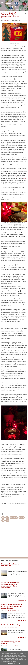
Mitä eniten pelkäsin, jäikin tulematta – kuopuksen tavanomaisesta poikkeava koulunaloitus (10, 585)
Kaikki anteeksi (14, 177)
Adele (24, 178)
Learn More (11, 663)
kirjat (3, 520)
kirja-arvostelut (13, 517)
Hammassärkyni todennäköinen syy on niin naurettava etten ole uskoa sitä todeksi (11, 606)
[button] (26, 14)
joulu (3, 517)
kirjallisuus (21, 517)
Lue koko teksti (22, 578)
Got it (18, 663)
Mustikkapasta (14, 4)
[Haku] (26, 3)
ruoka (7, 520)
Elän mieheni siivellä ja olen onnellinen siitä (10, 565)
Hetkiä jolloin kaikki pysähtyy (11, 625)
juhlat (7, 517)
